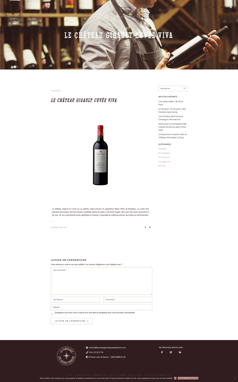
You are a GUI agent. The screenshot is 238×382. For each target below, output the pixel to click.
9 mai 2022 (55, 90)
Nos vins (63, 227)
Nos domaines (164, 157)
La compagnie (164, 153)
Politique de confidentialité (188, 378)
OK (175, 378)
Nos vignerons (164, 161)
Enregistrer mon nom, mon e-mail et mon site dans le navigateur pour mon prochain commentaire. (95, 313)
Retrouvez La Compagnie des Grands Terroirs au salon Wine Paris (172, 127)
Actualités (55, 227)
